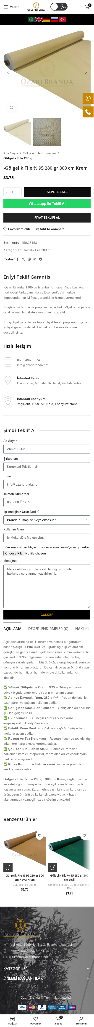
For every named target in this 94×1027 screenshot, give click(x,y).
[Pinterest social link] (29, 259)
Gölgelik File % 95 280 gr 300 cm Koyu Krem (25, 878)
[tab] (12, 628)
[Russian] (55, 19)
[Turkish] (62, 19)
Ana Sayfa (10, 153)
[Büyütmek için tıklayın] (12, 107)
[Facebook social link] (17, 259)
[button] (8, 72)
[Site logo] (36, 6)
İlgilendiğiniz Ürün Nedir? (21, 512)
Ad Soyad (10, 441)
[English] (39, 19)
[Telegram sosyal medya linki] (41, 259)
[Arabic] (31, 19)
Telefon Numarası (16, 494)
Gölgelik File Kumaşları (39, 153)
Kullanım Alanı (13, 529)
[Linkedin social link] (35, 259)
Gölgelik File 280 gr (18, 158)
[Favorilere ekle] (40, 836)
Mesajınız (10, 560)
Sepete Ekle (57, 192)
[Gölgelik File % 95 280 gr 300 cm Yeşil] (69, 850)
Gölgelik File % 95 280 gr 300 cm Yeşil (69, 878)
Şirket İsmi (10, 458)
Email (7, 476)
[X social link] (23, 259)
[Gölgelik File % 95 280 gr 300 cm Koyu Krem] (24, 850)
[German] (47, 19)
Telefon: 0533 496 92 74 (26, 951)
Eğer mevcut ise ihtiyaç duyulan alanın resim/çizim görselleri (46, 547)
